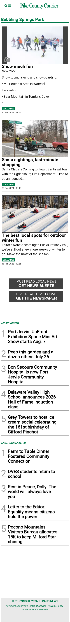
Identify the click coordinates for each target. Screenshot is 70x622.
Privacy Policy (55, 606)
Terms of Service (37, 606)
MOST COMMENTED (13, 443)
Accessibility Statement (35, 609)
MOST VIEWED (10, 323)
